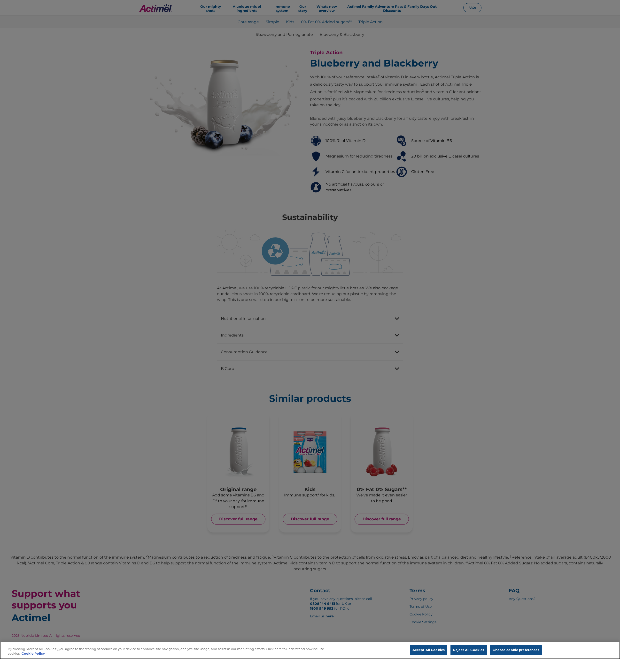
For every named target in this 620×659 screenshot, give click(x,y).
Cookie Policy (33, 654)
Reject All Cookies (468, 650)
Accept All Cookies (428, 650)
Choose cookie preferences (516, 650)
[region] (310, 650)
